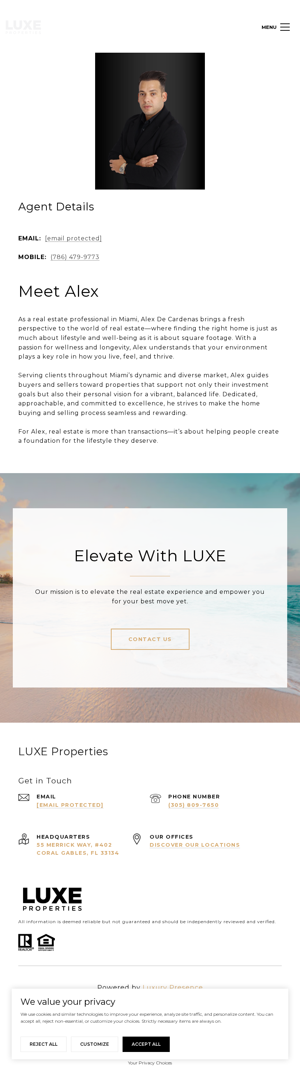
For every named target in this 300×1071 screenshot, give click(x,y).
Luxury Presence (173, 988)
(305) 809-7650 (193, 805)
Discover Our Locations (195, 845)
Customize (94, 1044)
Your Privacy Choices (150, 1063)
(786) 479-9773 (75, 257)
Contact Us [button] (150, 639)
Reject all (43, 1044)
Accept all (146, 1044)
